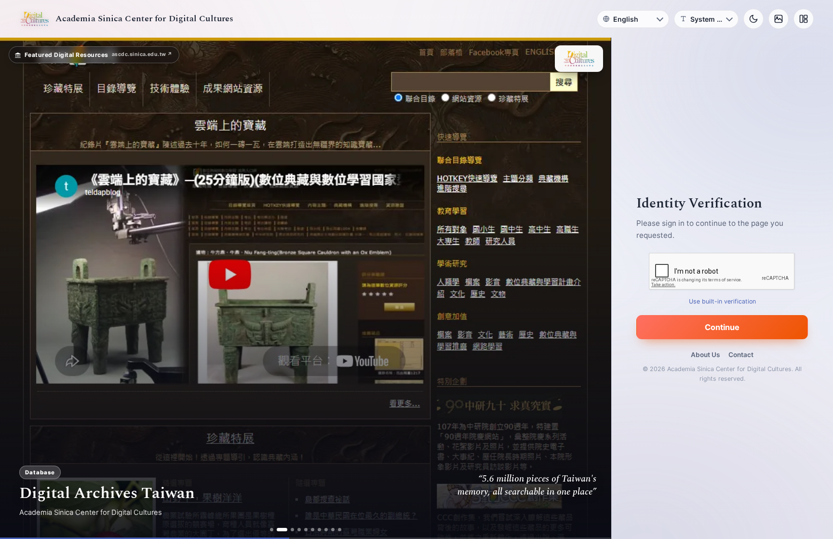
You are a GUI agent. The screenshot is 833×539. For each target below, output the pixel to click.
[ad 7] (319, 529)
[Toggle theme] (753, 19)
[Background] (778, 19)
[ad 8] (326, 529)
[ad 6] (312, 529)
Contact (740, 355)
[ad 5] (306, 529)
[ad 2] (278, 529)
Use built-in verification (722, 301)
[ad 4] (299, 529)
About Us (705, 355)
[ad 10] (339, 529)
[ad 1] (271, 529)
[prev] (17, 288)
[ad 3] (288, 529)
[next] (593, 288)
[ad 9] (333, 529)
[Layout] (803, 19)
